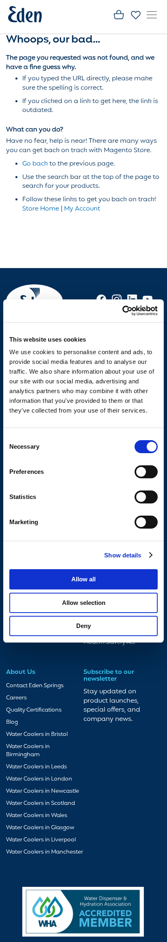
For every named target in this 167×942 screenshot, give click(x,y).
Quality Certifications (34, 710)
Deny (83, 625)
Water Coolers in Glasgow (40, 828)
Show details (122, 555)
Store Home (40, 209)
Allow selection (83, 602)
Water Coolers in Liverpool (41, 840)
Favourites (136, 15)
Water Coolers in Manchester (44, 852)
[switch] (146, 472)
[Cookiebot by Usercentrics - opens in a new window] (122, 310)
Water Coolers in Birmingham (28, 750)
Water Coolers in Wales (36, 815)
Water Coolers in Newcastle (42, 791)
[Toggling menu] (152, 14)
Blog (12, 722)
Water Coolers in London (39, 779)
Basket (119, 15)
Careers (16, 698)
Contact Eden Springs (35, 686)
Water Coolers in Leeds (36, 767)
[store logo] (30, 16)
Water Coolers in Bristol (37, 734)
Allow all (83, 579)
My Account (82, 209)
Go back (35, 164)
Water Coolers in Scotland (40, 803)
